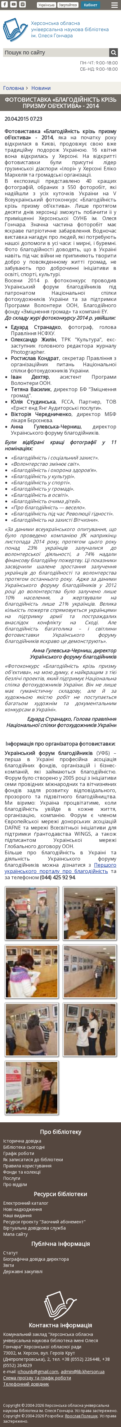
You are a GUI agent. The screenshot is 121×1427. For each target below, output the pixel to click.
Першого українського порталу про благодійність (60, 868)
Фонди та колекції (22, 1172)
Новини (40, 88)
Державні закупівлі (23, 1271)
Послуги (11, 1178)
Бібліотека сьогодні (24, 1147)
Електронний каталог (25, 1203)
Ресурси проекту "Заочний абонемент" (44, 1222)
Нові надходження (22, 1209)
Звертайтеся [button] (68, 5)
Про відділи (15, 1184)
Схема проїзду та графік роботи (37, 1378)
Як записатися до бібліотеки (33, 1159)
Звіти (8, 1265)
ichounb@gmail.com (38, 1371)
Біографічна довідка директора (36, 1259)
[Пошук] (113, 52)
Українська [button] (46, 5)
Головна (13, 88)
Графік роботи (18, 1153)
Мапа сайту (15, 1234)
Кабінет (90, 4)
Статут (10, 1253)
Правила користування (27, 1166)
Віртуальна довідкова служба (34, 1228)
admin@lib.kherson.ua (83, 1371)
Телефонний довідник (26, 1384)
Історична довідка (22, 1141)
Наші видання (17, 1215)
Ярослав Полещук (81, 1416)
